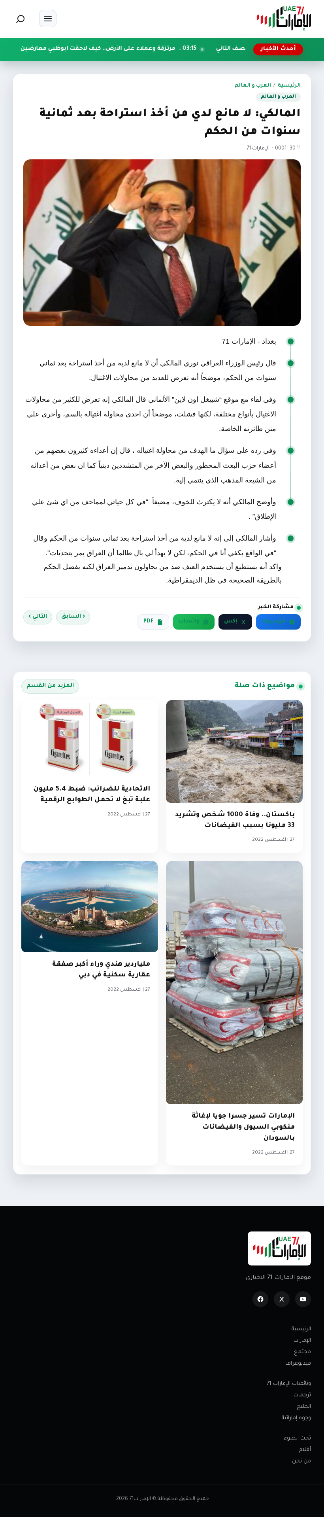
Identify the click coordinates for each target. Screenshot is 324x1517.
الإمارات (302, 1341)
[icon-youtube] (303, 1299)
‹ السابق (73, 617)
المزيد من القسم (50, 686)
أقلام (305, 1450)
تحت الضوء (297, 1438)
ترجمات (302, 1395)
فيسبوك (274, 621)
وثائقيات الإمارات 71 (289, 1384)
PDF (148, 621)
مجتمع (302, 1352)
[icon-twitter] (282, 1299)
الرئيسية (289, 86)
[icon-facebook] (260, 1299)
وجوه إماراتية (296, 1418)
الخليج (304, 1407)
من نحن (301, 1461)
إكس (230, 621)
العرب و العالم (252, 86)
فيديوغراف (298, 1364)
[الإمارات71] (283, 18)
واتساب (189, 621)
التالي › (37, 617)
